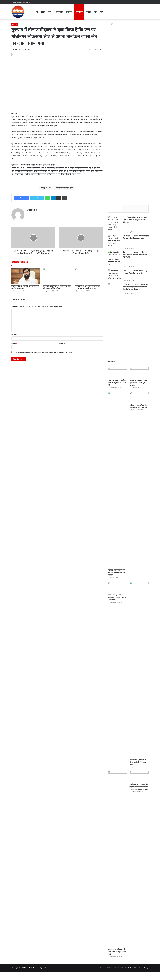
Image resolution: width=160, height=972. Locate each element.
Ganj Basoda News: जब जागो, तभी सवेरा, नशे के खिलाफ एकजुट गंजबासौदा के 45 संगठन (135, 219)
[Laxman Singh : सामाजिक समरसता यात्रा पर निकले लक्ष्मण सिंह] (117, 372)
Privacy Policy (143, 968)
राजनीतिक (79, 12)
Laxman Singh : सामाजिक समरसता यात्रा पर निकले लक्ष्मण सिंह (117, 382)
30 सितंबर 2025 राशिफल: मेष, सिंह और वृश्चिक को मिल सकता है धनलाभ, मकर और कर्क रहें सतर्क (139, 786)
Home (102, 968)
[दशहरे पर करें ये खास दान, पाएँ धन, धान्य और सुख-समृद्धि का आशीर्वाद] (117, 480)
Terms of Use (111, 968)
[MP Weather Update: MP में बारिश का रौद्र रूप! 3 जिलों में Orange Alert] (114, 241)
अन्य (101, 12)
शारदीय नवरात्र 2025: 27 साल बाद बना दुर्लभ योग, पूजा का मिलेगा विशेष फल (117, 597)
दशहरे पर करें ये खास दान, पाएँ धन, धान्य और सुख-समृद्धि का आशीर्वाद (116, 572)
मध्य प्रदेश (59, 12)
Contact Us (122, 968)
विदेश (43, 12)
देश (37, 12)
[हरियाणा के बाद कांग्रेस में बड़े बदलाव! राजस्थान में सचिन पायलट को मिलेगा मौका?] (57, 276)
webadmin (16, 49)
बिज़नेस (88, 12)
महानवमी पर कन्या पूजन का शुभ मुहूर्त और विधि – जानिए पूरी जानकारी (138, 382)
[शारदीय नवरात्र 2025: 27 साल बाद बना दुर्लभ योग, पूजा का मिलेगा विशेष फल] (117, 587)
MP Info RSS (132, 968)
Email (14, 343)
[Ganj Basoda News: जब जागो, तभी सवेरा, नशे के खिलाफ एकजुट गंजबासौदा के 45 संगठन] (114, 223)
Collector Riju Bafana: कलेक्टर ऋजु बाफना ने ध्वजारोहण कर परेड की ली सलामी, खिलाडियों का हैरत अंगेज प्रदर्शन (135, 286)
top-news (46, 188)
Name (14, 335)
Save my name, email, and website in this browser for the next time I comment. (42, 352)
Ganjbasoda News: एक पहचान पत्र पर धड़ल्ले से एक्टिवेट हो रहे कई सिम (135, 272)
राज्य (49, 12)
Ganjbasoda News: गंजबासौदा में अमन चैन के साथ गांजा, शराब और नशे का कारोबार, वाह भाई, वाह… (135, 254)
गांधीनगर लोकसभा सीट (65, 188)
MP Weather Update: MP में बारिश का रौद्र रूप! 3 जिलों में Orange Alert (136, 237)
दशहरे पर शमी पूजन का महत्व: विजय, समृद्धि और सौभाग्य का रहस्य (138, 762)
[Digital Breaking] (17, 11)
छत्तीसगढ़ (69, 12)
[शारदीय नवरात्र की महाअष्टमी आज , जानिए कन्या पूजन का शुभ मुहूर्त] (117, 859)
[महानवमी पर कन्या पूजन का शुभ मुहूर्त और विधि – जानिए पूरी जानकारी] (139, 372)
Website (62, 343)
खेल (95, 12)
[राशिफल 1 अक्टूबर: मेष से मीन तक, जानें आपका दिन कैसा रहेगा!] (139, 397)
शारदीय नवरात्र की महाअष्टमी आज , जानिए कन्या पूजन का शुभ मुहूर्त (117, 951)
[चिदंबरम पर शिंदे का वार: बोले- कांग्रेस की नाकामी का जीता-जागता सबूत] (25, 276)
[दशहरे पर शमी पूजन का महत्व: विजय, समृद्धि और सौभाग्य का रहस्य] (139, 669)
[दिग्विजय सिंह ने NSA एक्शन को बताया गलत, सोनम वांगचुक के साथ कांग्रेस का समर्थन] (89, 276)
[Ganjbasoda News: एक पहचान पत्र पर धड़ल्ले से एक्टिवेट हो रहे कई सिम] (114, 274)
